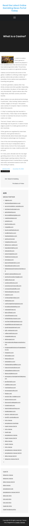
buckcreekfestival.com (12, 230)
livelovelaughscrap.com (12, 292)
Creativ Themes (20, 522)
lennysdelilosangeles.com (12, 215)
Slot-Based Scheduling (11, 179)
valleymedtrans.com (11, 333)
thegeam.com (9, 353)
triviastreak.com (10, 405)
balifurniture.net (10, 280)
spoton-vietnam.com (11, 414)
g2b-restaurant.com (11, 330)
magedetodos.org (10, 336)
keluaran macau (8, 478)
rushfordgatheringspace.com (14, 304)
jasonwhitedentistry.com (12, 263)
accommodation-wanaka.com (14, 206)
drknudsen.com (9, 356)
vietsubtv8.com (9, 251)
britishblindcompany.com (12, 318)
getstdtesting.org (10, 212)
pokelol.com (8, 221)
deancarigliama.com (11, 373)
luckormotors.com (10, 399)
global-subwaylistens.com (13, 274)
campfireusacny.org (11, 315)
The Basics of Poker (18, 183)
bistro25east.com (10, 312)
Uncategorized (5, 171)
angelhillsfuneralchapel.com (13, 324)
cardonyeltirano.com (11, 283)
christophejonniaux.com (12, 298)
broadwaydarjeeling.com (12, 307)
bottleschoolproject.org (12, 209)
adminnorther (6, 169)
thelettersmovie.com (11, 257)
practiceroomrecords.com (13, 286)
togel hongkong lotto (9, 509)
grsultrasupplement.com (12, 327)
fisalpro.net (8, 393)
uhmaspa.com (9, 260)
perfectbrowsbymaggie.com (14, 277)
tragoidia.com (9, 227)
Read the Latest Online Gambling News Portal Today (14, 8)
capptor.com (9, 295)
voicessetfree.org (10, 309)
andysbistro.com (10, 361)
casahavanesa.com (11, 218)
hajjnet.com (8, 200)
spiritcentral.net (10, 239)
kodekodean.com (10, 411)
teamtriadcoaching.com (12, 408)
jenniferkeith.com (10, 382)
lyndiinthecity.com (10, 233)
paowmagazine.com (11, 254)
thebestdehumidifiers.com (13, 364)
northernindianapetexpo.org (13, 321)
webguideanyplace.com (12, 370)
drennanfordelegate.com (12, 402)
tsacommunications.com (12, 367)
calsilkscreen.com (10, 385)
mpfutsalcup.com (10, 387)
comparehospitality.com (12, 289)
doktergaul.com (10, 339)
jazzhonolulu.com (10, 224)
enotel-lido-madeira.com (12, 396)
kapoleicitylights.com (11, 248)
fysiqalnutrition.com (11, 242)
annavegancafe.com (11, 390)
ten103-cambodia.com (12, 417)
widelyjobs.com (9, 301)
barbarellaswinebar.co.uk (12, 203)
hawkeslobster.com (11, 236)
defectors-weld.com (11, 245)
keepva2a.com (9, 359)
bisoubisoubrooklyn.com (12, 266)
